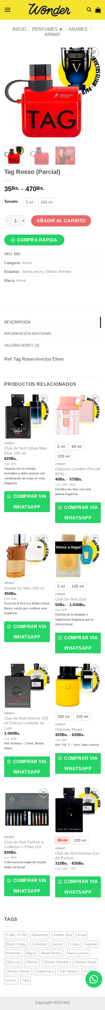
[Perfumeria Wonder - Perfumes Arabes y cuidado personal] (49, 10)
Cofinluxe (39, 944)
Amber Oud (62, 935)
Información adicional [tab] (28, 334)
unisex (11, 980)
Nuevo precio (32, 271)
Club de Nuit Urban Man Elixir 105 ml (25, 450)
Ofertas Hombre (58, 271)
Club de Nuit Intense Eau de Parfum (77, 855)
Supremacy (45, 971)
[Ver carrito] (98, 10)
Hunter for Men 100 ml (24, 588)
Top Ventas (68, 971)
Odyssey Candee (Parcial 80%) (77, 471)
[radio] (30, 202)
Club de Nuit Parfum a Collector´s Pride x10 (23, 844)
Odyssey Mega (68, 729)
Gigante (91, 944)
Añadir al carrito (61, 220)
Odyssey (13, 962)
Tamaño (11, 202)
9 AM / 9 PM (16, 935)
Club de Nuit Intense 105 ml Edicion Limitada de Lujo (26, 723)
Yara (25, 980)
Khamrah (13, 953)
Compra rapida (37, 240)
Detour (57, 944)
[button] (7, 9)
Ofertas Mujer (85, 962)
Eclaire (73, 944)
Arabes (78, 29)
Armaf (52, 34)
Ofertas (32, 962)
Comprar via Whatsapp (29, 501)
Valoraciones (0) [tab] (21, 345)
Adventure (40, 935)
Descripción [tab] (17, 322)
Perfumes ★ (47, 29)
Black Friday (16, 944)
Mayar (31, 953)
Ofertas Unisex (18, 971)
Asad (81, 935)
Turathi (88, 971)
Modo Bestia (51, 953)
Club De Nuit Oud (70, 599)
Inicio (19, 29)
